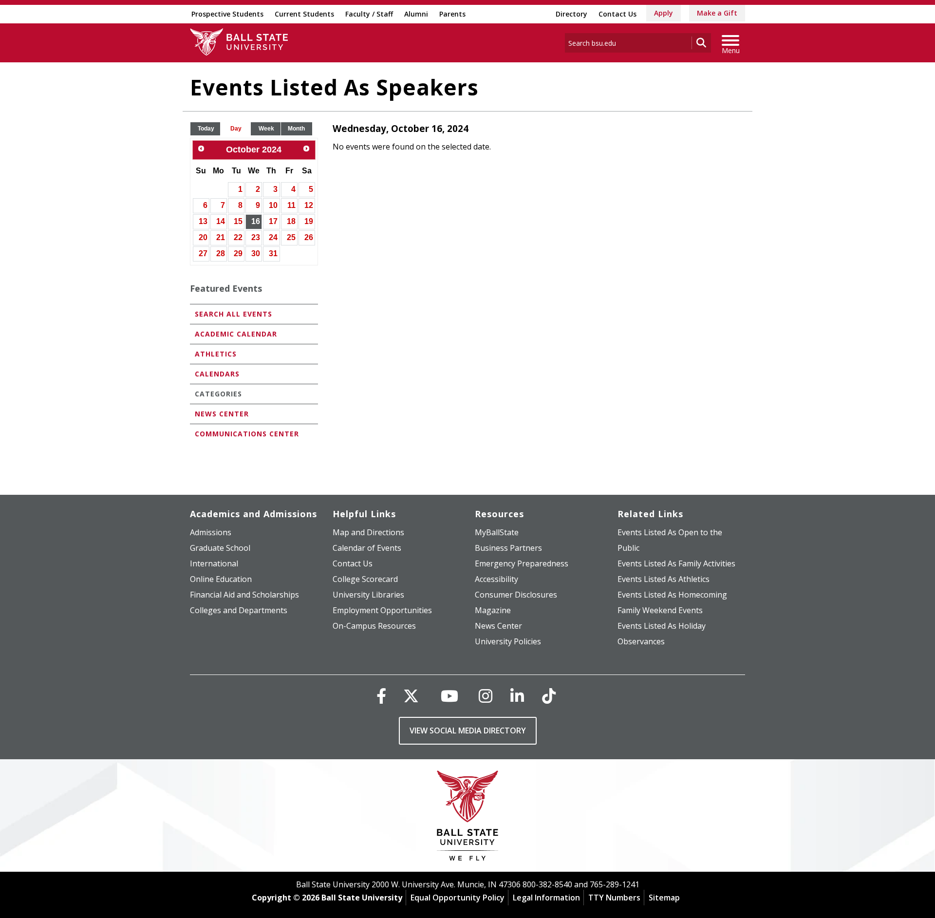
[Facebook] (381, 695)
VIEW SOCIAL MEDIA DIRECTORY (468, 730)
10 (273, 205)
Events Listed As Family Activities (676, 563)
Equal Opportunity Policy (458, 897)
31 (273, 253)
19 (308, 221)
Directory (571, 14)
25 (291, 237)
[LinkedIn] (517, 695)
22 (238, 237)
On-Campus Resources (374, 625)
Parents (452, 14)
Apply (663, 13)
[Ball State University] (467, 818)
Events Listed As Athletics (663, 579)
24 (273, 237)
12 (308, 205)
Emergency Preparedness (521, 563)
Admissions (210, 532)
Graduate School (220, 548)
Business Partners (508, 548)
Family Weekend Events (660, 610)
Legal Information (546, 897)
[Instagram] (485, 695)
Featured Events (226, 288)
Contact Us (617, 14)
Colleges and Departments (238, 610)
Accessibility (496, 579)
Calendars (217, 373)
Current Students (304, 14)
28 (220, 253)
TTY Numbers (614, 897)
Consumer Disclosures (516, 594)
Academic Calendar (236, 333)
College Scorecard (365, 579)
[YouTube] (449, 695)
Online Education (221, 579)
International (214, 563)
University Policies (508, 641)
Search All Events (233, 313)
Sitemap (664, 897)
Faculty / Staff (369, 14)
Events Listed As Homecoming (672, 594)
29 (238, 253)
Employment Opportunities (382, 610)
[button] (206, 128)
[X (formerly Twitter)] (411, 695)
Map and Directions (368, 532)
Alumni (416, 14)
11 (291, 205)
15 (238, 221)
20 (203, 237)
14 (220, 221)
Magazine (493, 610)
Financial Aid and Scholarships (244, 594)
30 (255, 253)
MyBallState (497, 532)
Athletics (216, 353)
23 (255, 237)
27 (203, 253)
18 (291, 221)
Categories (218, 393)
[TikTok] (549, 695)
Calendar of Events (367, 548)
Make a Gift (717, 13)
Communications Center (247, 433)
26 (308, 237)
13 (203, 221)
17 (273, 221)
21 (220, 237)
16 (255, 221)
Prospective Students (227, 14)
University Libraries (368, 594)
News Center (222, 413)
